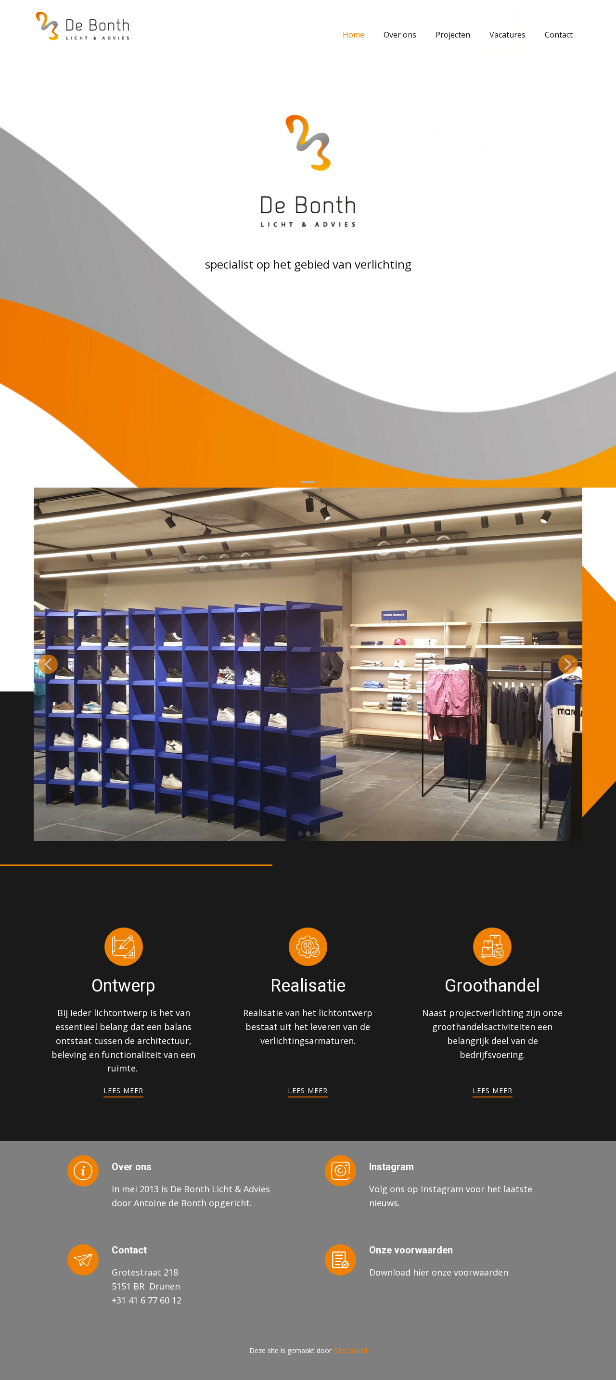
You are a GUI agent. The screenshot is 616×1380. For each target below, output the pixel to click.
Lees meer (123, 1090)
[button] (48, 664)
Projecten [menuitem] (453, 34)
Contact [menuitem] (559, 34)
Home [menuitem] (353, 34)
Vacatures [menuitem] (507, 34)
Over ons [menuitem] (400, 34)
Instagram (391, 1167)
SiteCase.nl (350, 1350)
